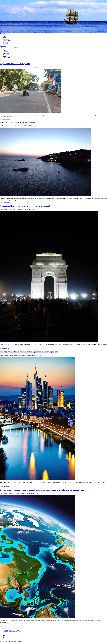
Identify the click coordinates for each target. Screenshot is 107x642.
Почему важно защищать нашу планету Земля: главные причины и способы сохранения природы (42, 490)
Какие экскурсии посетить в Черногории (17, 122)
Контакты (5, 629)
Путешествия (6, 40)
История (5, 43)
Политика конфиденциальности (11, 631)
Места (4, 37)
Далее (1, 626)
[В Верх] (1, 60)
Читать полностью (5, 119)
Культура (5, 42)
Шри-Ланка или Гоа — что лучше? (15, 64)
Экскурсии (6, 39)
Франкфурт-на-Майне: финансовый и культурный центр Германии (29, 352)
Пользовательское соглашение (11, 630)
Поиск (16, 47)
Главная (5, 36)
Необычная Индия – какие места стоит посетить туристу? (25, 206)
